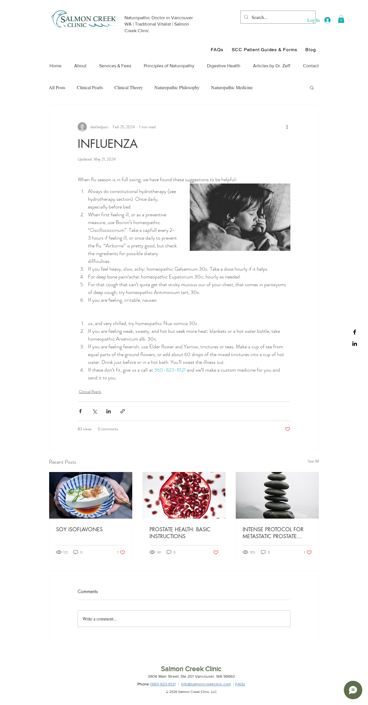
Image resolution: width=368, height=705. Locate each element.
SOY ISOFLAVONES (79, 529)
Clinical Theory (128, 87)
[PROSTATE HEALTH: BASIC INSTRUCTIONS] (184, 495)
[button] (341, 19)
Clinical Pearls (90, 87)
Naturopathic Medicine (232, 87)
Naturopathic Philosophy (177, 87)
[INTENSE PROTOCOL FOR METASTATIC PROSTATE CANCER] (277, 495)
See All (313, 461)
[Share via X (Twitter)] (94, 411)
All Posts (57, 87)
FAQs (240, 684)
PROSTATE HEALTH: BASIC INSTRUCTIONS (180, 533)
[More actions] (286, 126)
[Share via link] (122, 411)
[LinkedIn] (354, 343)
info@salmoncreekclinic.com (206, 684)
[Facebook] (354, 332)
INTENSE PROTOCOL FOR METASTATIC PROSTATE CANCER (273, 533)
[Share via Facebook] (80, 411)
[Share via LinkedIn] (108, 411)
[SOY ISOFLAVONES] (90, 495)
